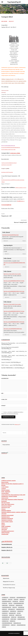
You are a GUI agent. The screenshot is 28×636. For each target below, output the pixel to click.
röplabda (21, 617)
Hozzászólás (5, 378)
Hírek (4, 605)
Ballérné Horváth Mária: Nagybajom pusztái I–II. (12, 483)
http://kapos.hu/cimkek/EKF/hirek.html (10, 235)
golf (10, 603)
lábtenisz (13, 611)
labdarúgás (20, 609)
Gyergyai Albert (7, 16)
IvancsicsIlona (6, 607)
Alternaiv (5, 597)
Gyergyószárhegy (19, 603)
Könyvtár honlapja (5, 502)
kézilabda (11, 609)
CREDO (22, 599)
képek (4, 609)
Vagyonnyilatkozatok (6, 544)
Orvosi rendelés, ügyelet (7, 521)
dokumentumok (6, 601)
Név (2, 393)
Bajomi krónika (4, 482)
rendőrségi (6, 617)
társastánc (17, 623)
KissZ (15, 607)
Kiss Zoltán (4, 21)
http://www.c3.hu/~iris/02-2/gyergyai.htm (12, 274)
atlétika (12, 597)
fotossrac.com (17, 424)
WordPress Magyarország (9, 587)
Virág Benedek (4, 534)
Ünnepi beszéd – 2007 (6, 216)
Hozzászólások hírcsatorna (9, 584)
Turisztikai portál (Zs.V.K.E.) (7, 531)
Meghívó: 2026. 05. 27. (6, 550)
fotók (4, 603)
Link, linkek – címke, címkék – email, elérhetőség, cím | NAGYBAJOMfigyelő (14, 352)
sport (13, 619)
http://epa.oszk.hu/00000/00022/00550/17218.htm (14, 280)
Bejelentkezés (6, 578)
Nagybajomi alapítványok (7, 518)
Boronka (3, 485)
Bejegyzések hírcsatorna (8, 581)
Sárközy (3, 524)
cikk (16, 599)
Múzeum (3, 509)
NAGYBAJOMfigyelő (6, 359)
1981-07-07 (11, 21)
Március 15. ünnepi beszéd (20, 222)
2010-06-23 (7, 297)
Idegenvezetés (4, 498)
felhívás (15, 601)
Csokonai (3, 488)
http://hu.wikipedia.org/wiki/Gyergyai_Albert (8, 149)
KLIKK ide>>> (21, 201)
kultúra (21, 607)
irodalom (19, 605)
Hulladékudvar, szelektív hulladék (9, 496)
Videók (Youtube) (5, 532)
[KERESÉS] (25, 433)
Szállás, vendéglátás (6, 526)
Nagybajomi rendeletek (6, 520)
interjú (11, 605)
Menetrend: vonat (5, 507)
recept (11, 615)
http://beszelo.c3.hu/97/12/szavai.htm (7, 172)
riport (13, 617)
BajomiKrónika (21, 597)
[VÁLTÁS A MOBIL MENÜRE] (2, 2)
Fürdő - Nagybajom (5, 491)
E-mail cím (4, 399)
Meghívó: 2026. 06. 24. (6, 547)
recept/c (18, 615)
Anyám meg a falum (15, 153)
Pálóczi (3, 523)
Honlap (3, 405)
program (12, 613)
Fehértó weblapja (5, 490)
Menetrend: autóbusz (6, 505)
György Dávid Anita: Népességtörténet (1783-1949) (13, 494)
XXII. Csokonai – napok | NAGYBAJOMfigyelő (12, 365)
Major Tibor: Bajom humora (7, 504)
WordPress (17, 633)
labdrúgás (5, 611)
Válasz (24, 297)
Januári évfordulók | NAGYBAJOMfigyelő (11, 362)
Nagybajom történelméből (7, 515)
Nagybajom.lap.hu (5, 516)
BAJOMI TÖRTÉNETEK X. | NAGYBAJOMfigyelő (12, 368)
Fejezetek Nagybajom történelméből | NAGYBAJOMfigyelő (10, 347)
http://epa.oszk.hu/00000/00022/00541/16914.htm (14, 291)
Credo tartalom (4, 486)
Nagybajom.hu (8, 541)
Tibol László (4, 529)
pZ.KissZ (5, 615)
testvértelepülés (7, 623)
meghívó (20, 611)
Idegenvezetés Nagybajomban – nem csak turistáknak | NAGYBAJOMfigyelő (14, 343)
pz (18, 613)
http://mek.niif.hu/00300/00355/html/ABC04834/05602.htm (10, 147)
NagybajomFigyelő (14, 2)
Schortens (5, 619)
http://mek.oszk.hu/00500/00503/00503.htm (13, 328)
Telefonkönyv (4, 527)
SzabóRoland (21, 619)
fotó (22, 601)
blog (10, 599)
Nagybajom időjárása (6, 510)
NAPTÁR (4, 613)
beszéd (4, 599)
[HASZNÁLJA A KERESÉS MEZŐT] (26, 2)
